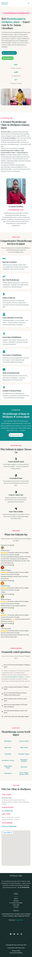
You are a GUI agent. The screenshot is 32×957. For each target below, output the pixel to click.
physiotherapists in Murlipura (15, 677)
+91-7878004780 (7, 811)
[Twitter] (14, 934)
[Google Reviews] (21, 934)
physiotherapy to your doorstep (12, 423)
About (16, 898)
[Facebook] (10, 934)
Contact (16, 907)
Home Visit (16, 905)
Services (16, 901)
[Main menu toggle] (28, 3)
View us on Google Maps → (10, 826)
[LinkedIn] (18, 934)
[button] (3, 97)
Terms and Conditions (16, 953)
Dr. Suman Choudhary (16, 903)
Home (16, 896)
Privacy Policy (16, 951)
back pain (9, 265)
